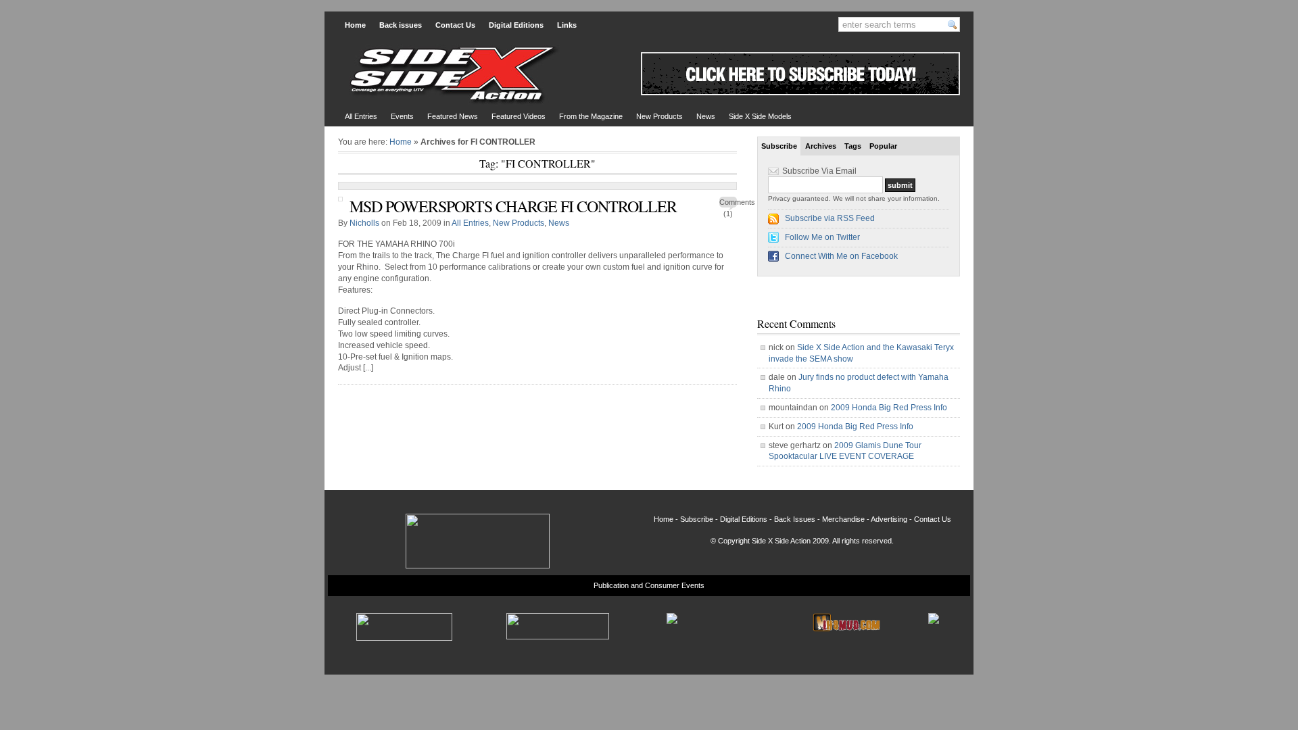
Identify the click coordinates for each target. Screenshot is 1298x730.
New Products (659, 116)
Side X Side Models (760, 116)
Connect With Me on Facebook (841, 256)
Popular (883, 146)
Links (567, 25)
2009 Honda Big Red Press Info (889, 407)
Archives (820, 146)
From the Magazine (591, 116)
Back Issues (794, 519)
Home (355, 25)
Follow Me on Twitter (822, 237)
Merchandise (843, 519)
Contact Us (455, 25)
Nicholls (364, 223)
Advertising (889, 519)
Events (402, 116)
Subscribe (779, 146)
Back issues (400, 25)
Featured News (452, 116)
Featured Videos (518, 116)
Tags (852, 146)
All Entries (361, 116)
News (705, 116)
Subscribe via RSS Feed (830, 218)
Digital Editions (516, 25)
